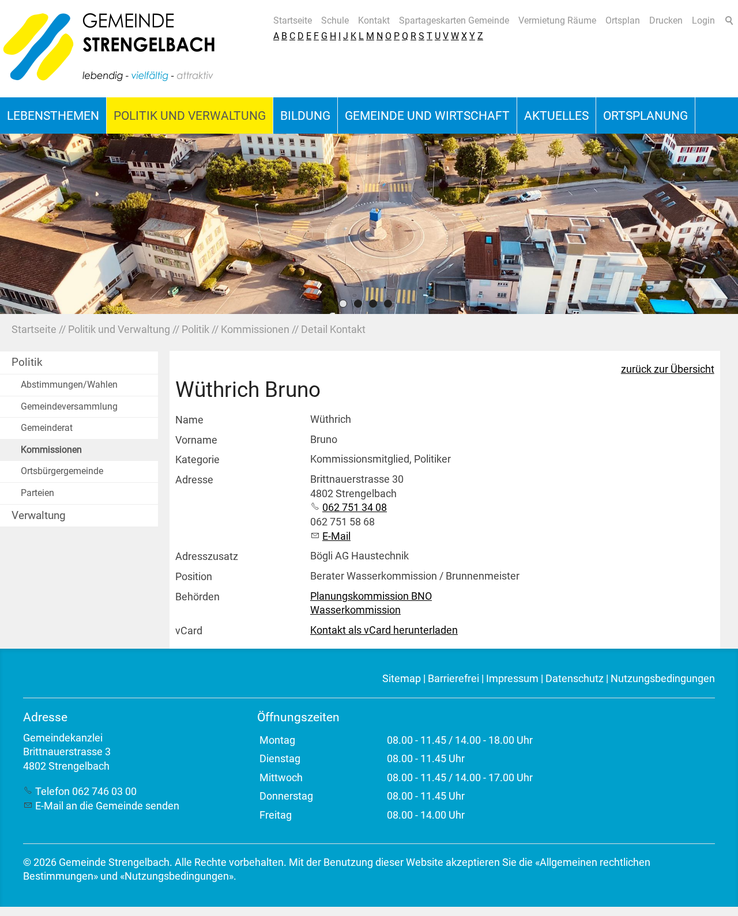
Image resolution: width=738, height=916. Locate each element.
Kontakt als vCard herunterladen (384, 630)
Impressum (512, 678)
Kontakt (374, 20)
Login (703, 20)
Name (189, 420)
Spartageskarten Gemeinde (454, 20)
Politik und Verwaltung (190, 115)
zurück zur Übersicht (667, 369)
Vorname (196, 440)
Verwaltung (39, 515)
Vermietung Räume (557, 20)
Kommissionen (51, 449)
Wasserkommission (355, 610)
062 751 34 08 (354, 507)
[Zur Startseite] (109, 49)
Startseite (292, 20)
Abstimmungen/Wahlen (69, 384)
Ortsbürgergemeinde (62, 470)
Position (193, 576)
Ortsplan (622, 20)
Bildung (305, 115)
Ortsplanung (645, 115)
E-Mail (336, 536)
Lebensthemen (53, 115)
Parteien (37, 492)
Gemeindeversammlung (69, 406)
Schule (335, 20)
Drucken (666, 20)
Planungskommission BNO (371, 596)
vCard (188, 631)
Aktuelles (556, 115)
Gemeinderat (47, 427)
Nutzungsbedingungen (663, 678)
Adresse (194, 480)
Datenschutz (574, 678)
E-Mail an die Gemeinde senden (107, 806)
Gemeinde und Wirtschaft (427, 115)
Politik (27, 362)
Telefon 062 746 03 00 (86, 791)
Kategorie (197, 459)
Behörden (197, 597)
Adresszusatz (206, 556)
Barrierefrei (453, 678)
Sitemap (401, 678)
